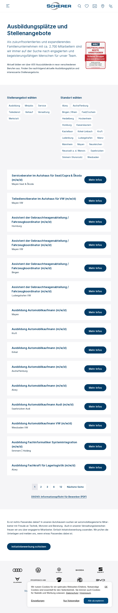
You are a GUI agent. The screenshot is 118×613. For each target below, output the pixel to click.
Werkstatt (14, 118)
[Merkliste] (87, 6)
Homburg (67, 125)
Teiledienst (14, 112)
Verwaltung (43, 112)
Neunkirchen (95, 144)
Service (42, 105)
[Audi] (17, 570)
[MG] (79, 580)
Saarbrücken (97, 150)
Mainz (100, 137)
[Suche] (79, 6)
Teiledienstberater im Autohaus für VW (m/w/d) (44, 198)
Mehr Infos (95, 179)
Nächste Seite (75, 486)
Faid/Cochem (88, 112)
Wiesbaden (93, 157)
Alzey (65, 105)
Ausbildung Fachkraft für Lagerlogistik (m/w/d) (43, 465)
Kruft (100, 131)
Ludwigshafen (85, 137)
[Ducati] (59, 580)
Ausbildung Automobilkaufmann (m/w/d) (39, 310)
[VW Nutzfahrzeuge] (59, 570)
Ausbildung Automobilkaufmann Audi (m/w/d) (43, 404)
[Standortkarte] (103, 6)
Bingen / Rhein (69, 112)
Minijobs (29, 105)
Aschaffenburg (80, 105)
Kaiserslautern (84, 125)
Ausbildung (14, 105)
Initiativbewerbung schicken (29, 546)
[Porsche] (38, 580)
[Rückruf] (111, 6)
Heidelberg (68, 118)
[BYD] (100, 580)
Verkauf (29, 112)
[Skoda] (79, 570)
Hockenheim (85, 118)
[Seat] (100, 570)
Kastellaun (67, 131)
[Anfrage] (95, 6)
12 (61, 486)
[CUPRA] (17, 580)
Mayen (80, 144)
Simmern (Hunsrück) (72, 157)
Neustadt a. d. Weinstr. (74, 150)
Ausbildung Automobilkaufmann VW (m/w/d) (42, 423)
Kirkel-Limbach (85, 131)
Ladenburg (67, 137)
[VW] (38, 570)
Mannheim (67, 144)
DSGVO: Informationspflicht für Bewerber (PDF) (59, 496)
